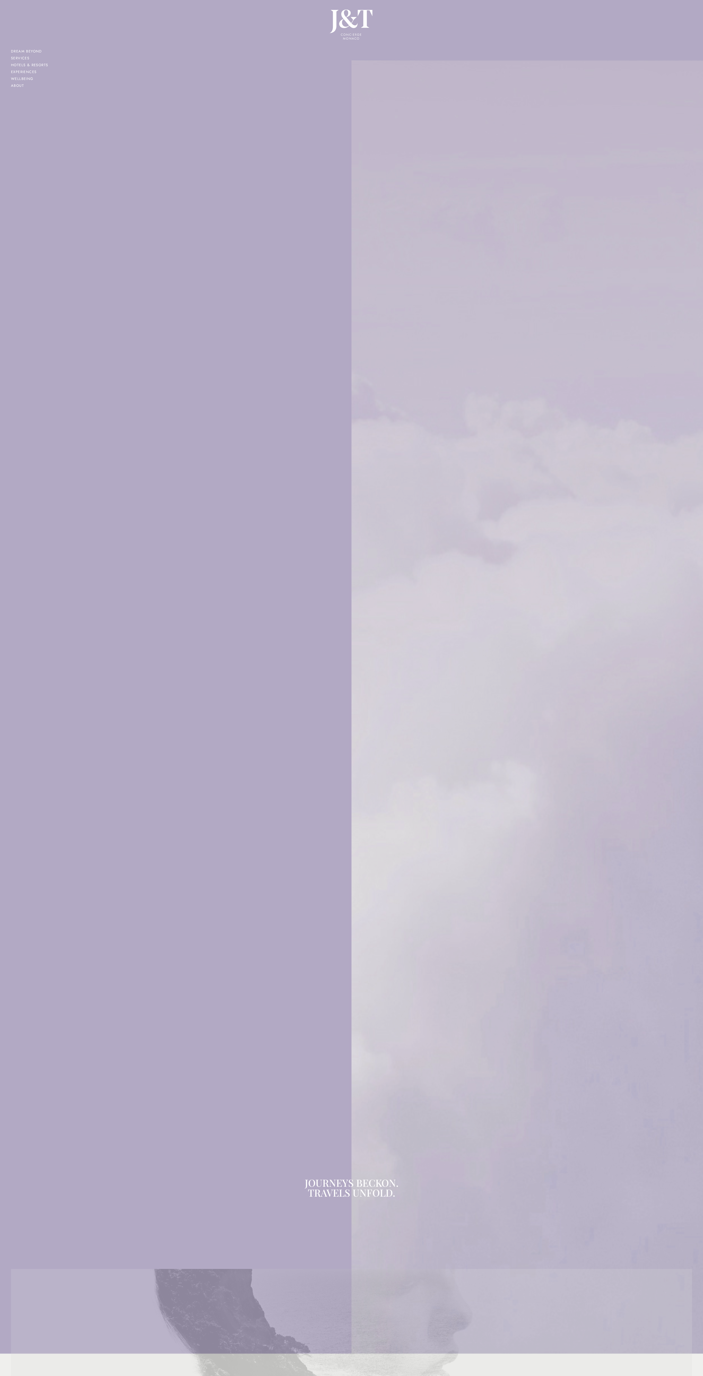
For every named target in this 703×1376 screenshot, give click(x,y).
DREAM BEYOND (26, 51)
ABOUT (17, 85)
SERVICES (20, 58)
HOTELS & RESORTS (29, 65)
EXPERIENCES (24, 72)
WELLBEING (22, 78)
